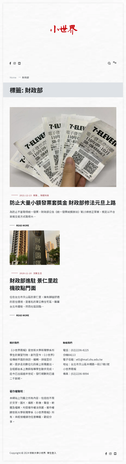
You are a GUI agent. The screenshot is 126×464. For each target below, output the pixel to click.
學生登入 (51, 452)
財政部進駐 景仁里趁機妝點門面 (34, 284)
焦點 (35, 195)
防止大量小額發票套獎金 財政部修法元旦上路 (63, 202)
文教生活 (37, 273)
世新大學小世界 (38, 452)
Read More (22, 225)
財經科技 (45, 195)
